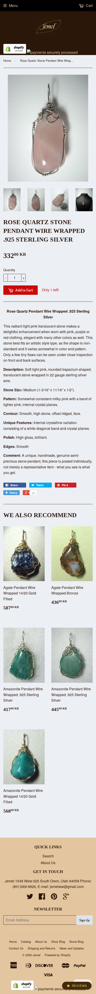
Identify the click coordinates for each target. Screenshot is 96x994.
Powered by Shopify (58, 955)
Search (48, 856)
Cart (89, 5)
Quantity (9, 270)
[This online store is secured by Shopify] (14, 52)
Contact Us (16, 948)
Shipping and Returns (41, 948)
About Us (48, 862)
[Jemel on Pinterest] (54, 897)
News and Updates (72, 948)
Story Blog (58, 941)
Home (7, 60)
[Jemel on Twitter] (30, 897)
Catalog (26, 941)
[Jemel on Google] (66, 897)
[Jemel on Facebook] (42, 897)
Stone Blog (76, 941)
